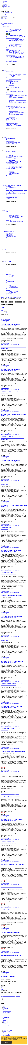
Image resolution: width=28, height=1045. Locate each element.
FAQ (10, 285)
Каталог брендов (7, 1012)
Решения (5, 5)
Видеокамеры (9, 71)
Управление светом (10, 168)
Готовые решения (10, 281)
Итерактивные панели (11, 104)
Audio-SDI (11, 83)
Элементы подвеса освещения (13, 169)
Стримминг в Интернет (14, 30)
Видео (4, 1007)
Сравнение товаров (13, 287)
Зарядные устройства (11, 236)
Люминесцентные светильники (16, 166)
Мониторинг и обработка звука (13, 139)
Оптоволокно (9, 94)
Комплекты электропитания (12, 237)
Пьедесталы (9, 188)
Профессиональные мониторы (13, 106)
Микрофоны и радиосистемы (13, 142)
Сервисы (8, 290)
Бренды (5, 4)
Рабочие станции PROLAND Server (17, 52)
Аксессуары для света (11, 151)
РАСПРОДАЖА (7, 261)
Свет (4, 1006)
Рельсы (10, 174)
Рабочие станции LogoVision (13, 50)
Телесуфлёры (9, 120)
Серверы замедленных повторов (16, 60)
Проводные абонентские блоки (16, 221)
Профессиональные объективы (13, 125)
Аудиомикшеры (10, 141)
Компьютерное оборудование (17, 91)
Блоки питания (9, 235)
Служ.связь (5, 1008)
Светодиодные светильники (15, 167)
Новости (5, 1)
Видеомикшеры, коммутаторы (13, 77)
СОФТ (4, 249)
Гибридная (8, 213)
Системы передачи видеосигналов (17, 98)
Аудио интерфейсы (10, 138)
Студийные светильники (12, 163)
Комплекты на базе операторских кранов (15, 193)
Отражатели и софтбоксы (15, 154)
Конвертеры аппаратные (12, 81)
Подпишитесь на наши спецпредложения (10, 996)
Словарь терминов (13, 286)
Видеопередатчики (10, 92)
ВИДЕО (5, 70)
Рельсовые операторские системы (14, 197)
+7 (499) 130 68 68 (7, 12)
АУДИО (5, 137)
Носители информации (11, 118)
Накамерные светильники (12, 162)
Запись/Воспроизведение (16, 35)
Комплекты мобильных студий (16, 40)
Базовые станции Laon (14, 215)
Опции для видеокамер (14, 75)
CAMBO (11, 191)
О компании (6, 2)
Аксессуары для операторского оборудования (16, 190)
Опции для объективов (11, 124)
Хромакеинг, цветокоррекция (13, 122)
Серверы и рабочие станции (12, 51)
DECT (7, 211)
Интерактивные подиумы (12, 123)
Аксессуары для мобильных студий (17, 39)
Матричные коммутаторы (15, 79)
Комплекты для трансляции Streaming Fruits (16, 36)
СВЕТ (4, 150)
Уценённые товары (10, 175)
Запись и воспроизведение (12, 87)
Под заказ (5, 311)
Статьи (10, 284)
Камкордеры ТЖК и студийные (16, 72)
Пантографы (12, 172)
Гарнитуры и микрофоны (15, 217)
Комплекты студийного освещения (14, 156)
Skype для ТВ (9, 31)
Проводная (8, 220)
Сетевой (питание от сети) (15, 161)
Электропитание (7, 1011)
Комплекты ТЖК (10, 157)
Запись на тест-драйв (13, 291)
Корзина (2, 24)
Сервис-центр (6, 7)
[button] (14, 307)
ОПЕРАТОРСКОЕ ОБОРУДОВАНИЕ (12, 185)
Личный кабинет (4, 18)
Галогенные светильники (15, 164)
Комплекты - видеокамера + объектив (17, 74)
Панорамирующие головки (12, 196)
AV (9, 86)
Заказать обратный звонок (7, 14)
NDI (10, 82)
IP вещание (8, 28)
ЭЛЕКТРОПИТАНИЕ (8, 231)
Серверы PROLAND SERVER (16, 53)
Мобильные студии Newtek (12, 38)
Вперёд (2, 989)
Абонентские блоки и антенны (16, 216)
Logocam (5, 314)
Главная (2, 297)
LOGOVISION (12, 192)
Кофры (10, 152)
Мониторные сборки (13, 111)
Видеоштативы (12, 187)
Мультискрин (12, 117)
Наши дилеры (6, 6)
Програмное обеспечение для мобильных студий (15, 45)
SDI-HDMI (11, 85)
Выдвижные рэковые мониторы (16, 109)
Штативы (11, 155)
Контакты (5, 9)
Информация (9, 282)
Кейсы (7, 280)
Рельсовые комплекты (14, 173)
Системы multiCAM (10, 55)
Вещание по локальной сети (15, 29)
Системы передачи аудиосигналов (17, 97)
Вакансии (11, 276)
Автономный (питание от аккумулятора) (15, 159)
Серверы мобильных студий (15, 46)
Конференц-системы (11, 119)
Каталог (7, 297)
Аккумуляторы (9, 233)
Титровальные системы (11, 61)
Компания (8, 274)
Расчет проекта (12, 292)
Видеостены (9, 80)
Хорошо (6, 1042)
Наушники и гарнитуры (11, 143)
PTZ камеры (11, 76)
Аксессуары (11, 171)
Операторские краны (11, 194)
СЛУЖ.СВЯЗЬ (6, 210)
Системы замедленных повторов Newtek (15, 56)
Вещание (5, 1009)
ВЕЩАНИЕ (6, 26)
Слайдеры (8, 198)
